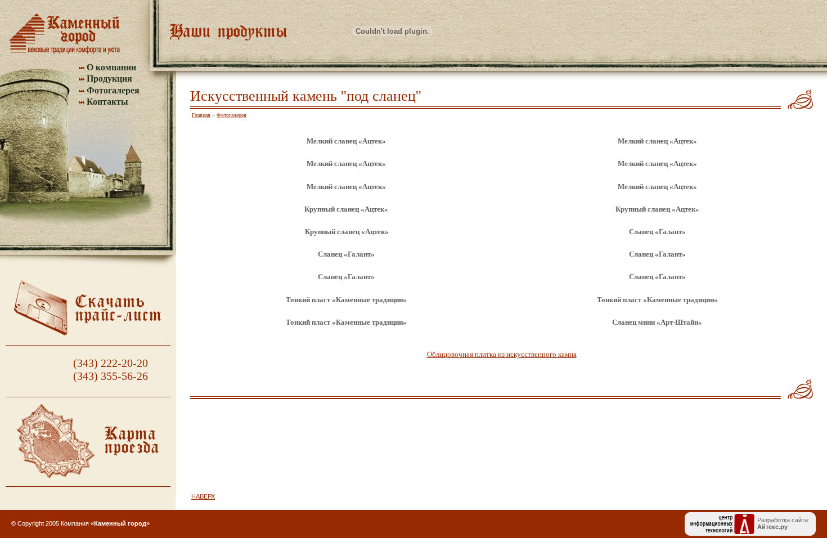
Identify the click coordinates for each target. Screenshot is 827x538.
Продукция (109, 78)
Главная (201, 115)
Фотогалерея (113, 90)
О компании (111, 67)
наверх (203, 496)
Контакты (107, 101)
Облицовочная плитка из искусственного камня (502, 354)
